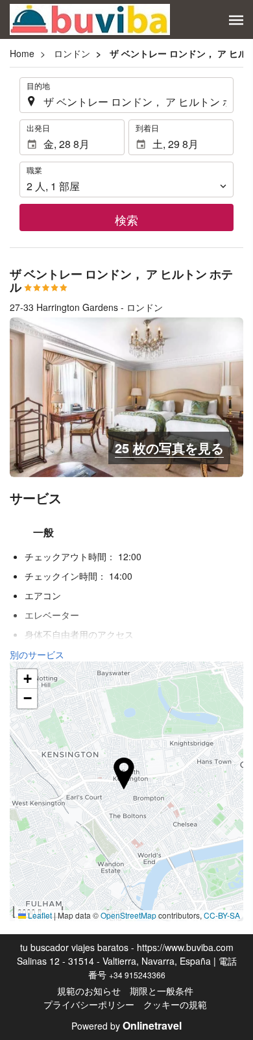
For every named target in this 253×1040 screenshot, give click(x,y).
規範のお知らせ (89, 990)
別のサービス (37, 654)
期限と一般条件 (161, 990)
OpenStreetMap (128, 915)
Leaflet (39, 915)
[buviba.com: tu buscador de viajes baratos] (90, 19)
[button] (236, 20)
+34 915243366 (137, 974)
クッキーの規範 (175, 1004)
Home (22, 53)
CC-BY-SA (222, 915)
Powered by (126, 1025)
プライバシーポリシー (88, 1004)
